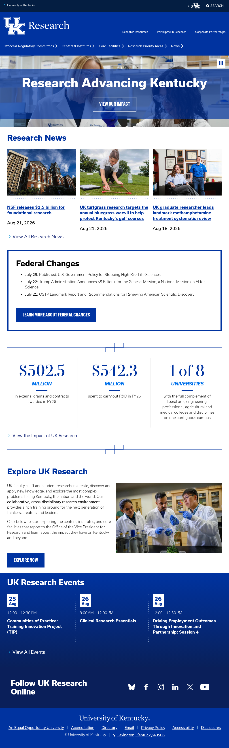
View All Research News (38, 236)
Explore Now (26, 560)
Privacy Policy (153, 727)
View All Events (29, 652)
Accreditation (82, 727)
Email (129, 727)
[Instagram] (160, 688)
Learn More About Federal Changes (56, 315)
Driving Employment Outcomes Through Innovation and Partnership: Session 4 (184, 626)
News (175, 46)
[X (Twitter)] (190, 688)
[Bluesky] (131, 688)
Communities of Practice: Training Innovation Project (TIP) (34, 626)
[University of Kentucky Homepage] (114, 718)
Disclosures (211, 727)
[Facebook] (146, 688)
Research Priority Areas (145, 46)
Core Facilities (109, 46)
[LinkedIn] (175, 688)
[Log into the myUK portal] (194, 6)
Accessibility (183, 727)
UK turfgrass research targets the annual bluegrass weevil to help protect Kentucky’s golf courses (114, 213)
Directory (109, 727)
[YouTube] (204, 688)
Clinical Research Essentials (108, 621)
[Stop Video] (221, 63)
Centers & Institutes (76, 46)
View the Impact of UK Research (45, 435)
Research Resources (135, 31)
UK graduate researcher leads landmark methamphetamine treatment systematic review (183, 213)
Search (217, 6)
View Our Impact (114, 104)
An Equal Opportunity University (36, 727)
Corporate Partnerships (210, 31)
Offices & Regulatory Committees (29, 46)
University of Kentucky (21, 5)
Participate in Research (171, 31)
